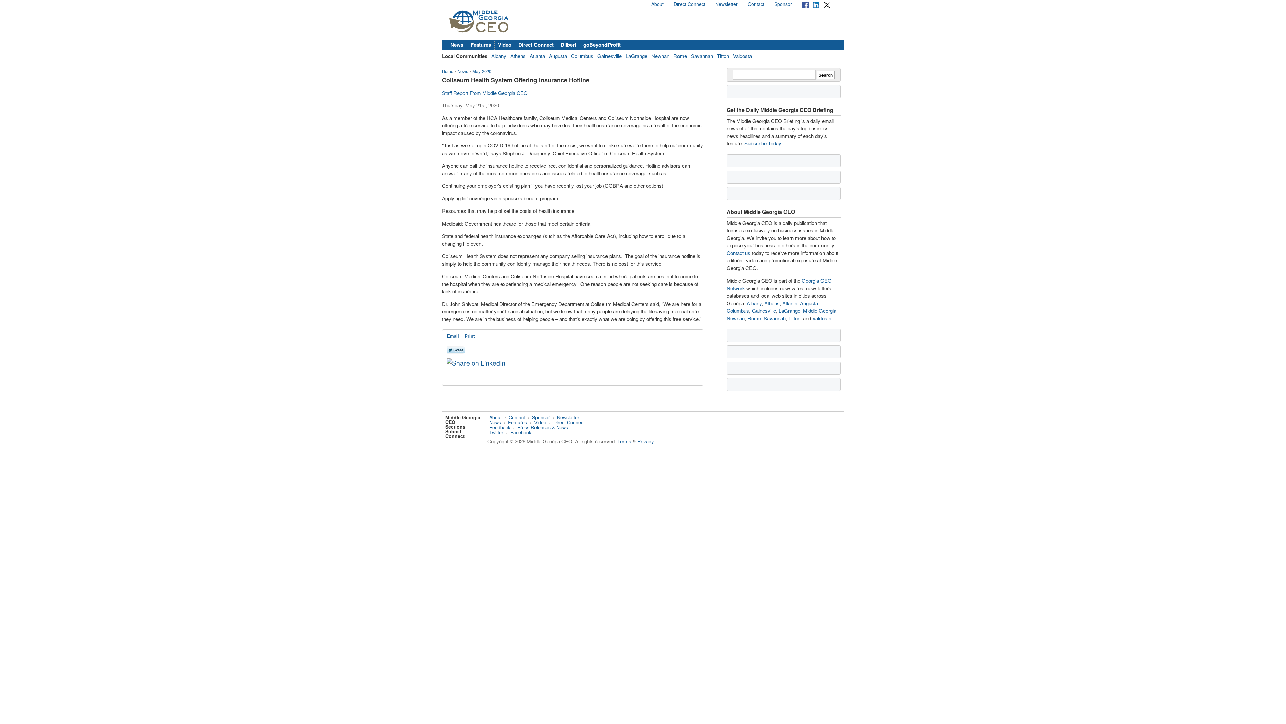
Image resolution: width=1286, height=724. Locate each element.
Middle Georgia (819, 310)
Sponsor (783, 4)
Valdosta (742, 55)
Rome (680, 55)
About (657, 4)
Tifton (723, 55)
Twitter (496, 432)
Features (481, 44)
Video (504, 44)
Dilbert (568, 44)
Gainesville (609, 55)
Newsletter (726, 4)
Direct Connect (689, 4)
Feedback (499, 427)
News (456, 44)
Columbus (582, 55)
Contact (756, 4)
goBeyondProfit (602, 44)
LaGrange (636, 55)
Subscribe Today (762, 143)
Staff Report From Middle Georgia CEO (485, 92)
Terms (624, 441)
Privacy (645, 441)
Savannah (702, 55)
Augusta (558, 55)
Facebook (520, 432)
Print (470, 336)
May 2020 (481, 71)
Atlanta (537, 55)
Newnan (660, 55)
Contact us (739, 252)
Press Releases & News (542, 427)
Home (447, 71)
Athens (518, 55)
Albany (498, 55)
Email (453, 336)
